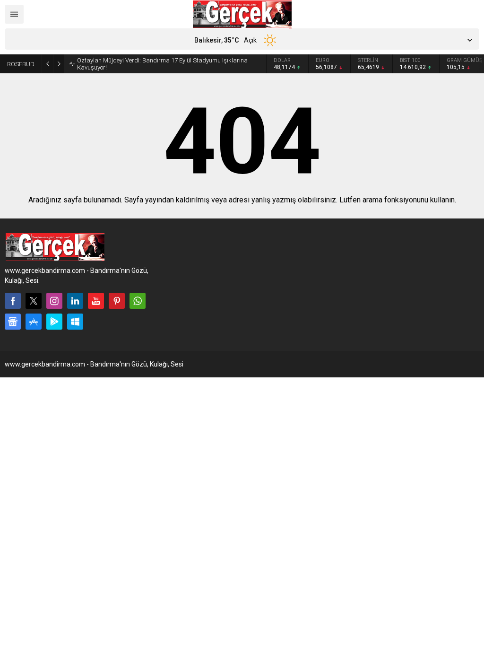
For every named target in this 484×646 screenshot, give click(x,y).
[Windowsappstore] (75, 322)
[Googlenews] (13, 322)
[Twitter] (34, 301)
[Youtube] (96, 301)
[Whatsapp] (138, 301)
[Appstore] (34, 322)
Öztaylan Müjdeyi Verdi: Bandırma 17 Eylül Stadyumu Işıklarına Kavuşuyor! (162, 64)
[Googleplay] (54, 322)
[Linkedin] (75, 301)
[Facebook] (13, 301)
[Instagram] (54, 301)
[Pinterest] (117, 301)
